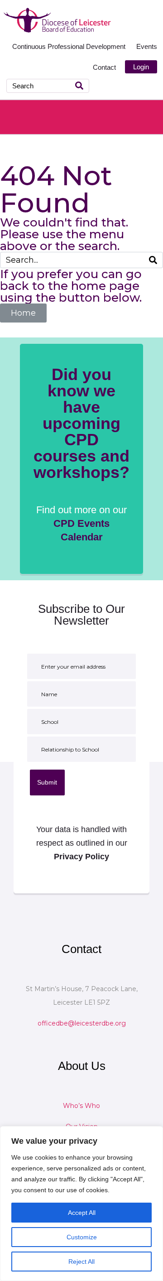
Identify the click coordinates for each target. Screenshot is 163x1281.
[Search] (79, 85)
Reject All (81, 1261)
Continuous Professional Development (69, 46)
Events (146, 46)
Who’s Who (81, 1106)
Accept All (82, 1212)
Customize (82, 1237)
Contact (104, 67)
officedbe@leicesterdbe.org (82, 1023)
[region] (81, 1203)
